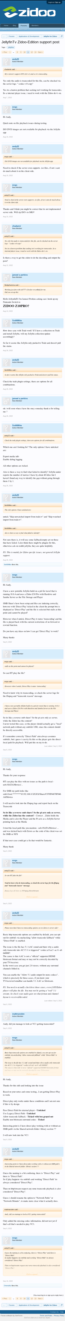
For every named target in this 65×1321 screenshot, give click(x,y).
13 (35, 52)
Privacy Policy (59, 1315)
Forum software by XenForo (12, 1315)
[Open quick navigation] (62, 36)
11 (28, 52)
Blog (14, 25)
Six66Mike (17, 320)
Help (61, 1312)
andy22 (15, 59)
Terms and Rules (46, 1315)
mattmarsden (18, 1014)
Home (6, 25)
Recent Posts (22, 29)
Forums (24, 26)
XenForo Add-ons (30, 1318)
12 (32, 52)
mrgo (14, 107)
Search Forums (8, 29)
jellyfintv (11, 47)
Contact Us (54, 1312)
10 (24, 52)
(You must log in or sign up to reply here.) (48, 1295)
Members (35, 25)
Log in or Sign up (54, 2)
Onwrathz (7, 1285)
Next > (40, 52)
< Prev (4, 52)
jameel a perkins (20, 275)
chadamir (16, 226)
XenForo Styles (44, 1318)
